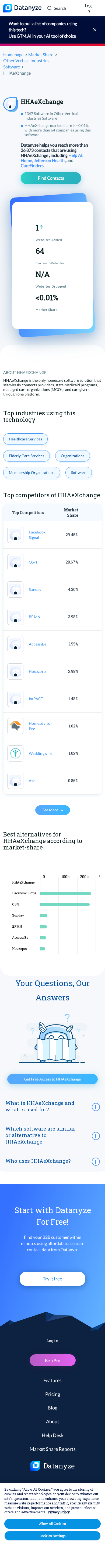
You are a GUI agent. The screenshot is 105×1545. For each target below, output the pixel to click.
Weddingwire (40, 753)
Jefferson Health (49, 160)
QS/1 (33, 562)
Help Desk (53, 1435)
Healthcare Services (25, 439)
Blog (52, 1408)
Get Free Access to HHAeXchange (52, 1079)
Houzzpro (37, 671)
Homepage (13, 54)
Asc (32, 780)
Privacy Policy (59, 1512)
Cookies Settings (53, 1536)
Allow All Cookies (52, 1523)
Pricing (52, 1394)
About (52, 1421)
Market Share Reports (53, 1449)
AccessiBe (37, 644)
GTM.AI (24, 35)
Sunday (35, 589)
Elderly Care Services (26, 455)
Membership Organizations (31, 472)
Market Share (40, 54)
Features (52, 1380)
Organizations (72, 455)
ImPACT (36, 698)
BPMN (34, 616)
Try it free (52, 1279)
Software (78, 472)
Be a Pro (52, 1360)
